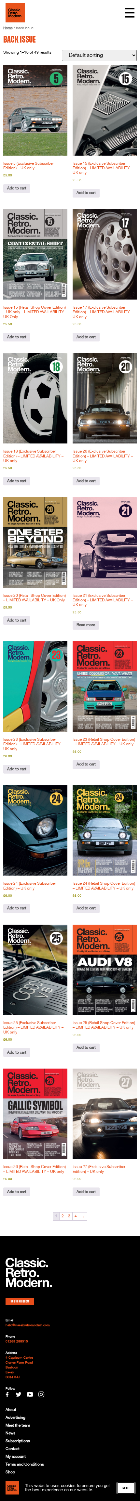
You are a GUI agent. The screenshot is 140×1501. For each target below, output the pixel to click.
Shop (10, 1472)
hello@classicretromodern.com (28, 1325)
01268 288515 (17, 1341)
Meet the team (18, 1425)
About (11, 1410)
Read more (86, 625)
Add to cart (16, 188)
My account (16, 1456)
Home (8, 28)
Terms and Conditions (25, 1464)
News (10, 1433)
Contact (13, 1449)
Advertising (15, 1417)
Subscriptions (18, 1441)
